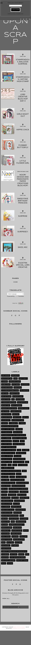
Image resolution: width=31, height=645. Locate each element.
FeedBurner (19, 13)
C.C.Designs (22, 423)
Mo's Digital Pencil (7, 512)
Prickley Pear (5, 521)
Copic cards (5, 393)
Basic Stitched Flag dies (8, 473)
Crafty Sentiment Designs (9, 447)
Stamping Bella (6, 530)
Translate (21, 296)
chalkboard (5, 554)
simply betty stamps (22, 560)
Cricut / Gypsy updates (8, 429)
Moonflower (17, 512)
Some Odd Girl (17, 527)
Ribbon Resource (20, 521)
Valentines (15, 536)
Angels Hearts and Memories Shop (11, 470)
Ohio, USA (23, 56)
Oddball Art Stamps (7, 456)
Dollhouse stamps (6, 417)
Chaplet (12, 476)
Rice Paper (4, 524)
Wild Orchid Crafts (19, 539)
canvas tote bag (6, 548)
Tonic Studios (5, 411)
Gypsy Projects (6, 497)
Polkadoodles (25, 384)
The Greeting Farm (19, 461)
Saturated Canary (18, 396)
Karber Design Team (7, 500)
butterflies (15, 545)
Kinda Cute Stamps (7, 503)
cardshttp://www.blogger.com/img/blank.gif (14, 551)
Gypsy (19, 450)
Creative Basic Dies (23, 171)
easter (15, 464)
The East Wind (5, 533)
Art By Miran (15, 384)
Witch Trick (18, 542)
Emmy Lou (4, 488)
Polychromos (24, 518)
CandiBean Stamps (16, 411)
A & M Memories (23, 464)
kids (13, 399)
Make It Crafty (23, 378)
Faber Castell (17, 417)
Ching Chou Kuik (6, 414)
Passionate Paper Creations (9, 408)
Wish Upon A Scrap (15, 28)
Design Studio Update (22, 482)
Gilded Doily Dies (13, 491)
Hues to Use (15, 497)
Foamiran (4, 491)
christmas (4, 423)
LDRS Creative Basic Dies (8, 453)
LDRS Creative (15, 375)
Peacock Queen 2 (13, 518)
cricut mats (13, 554)
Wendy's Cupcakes (7, 539)
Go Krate (4, 494)
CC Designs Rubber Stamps (9, 402)
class (9, 464)
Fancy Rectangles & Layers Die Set (18, 488)
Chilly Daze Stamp (21, 476)
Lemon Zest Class (16, 506)
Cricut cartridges (16, 405)
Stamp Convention (7, 458)
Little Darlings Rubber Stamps (10, 390)
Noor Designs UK (21, 453)
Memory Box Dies (20, 509)
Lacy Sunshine (6, 506)
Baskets (19, 473)
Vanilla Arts (23, 536)
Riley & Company (6, 438)
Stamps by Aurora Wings (19, 438)
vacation (9, 563)
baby (27, 461)
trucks (4, 563)
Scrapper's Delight (23, 408)
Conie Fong (16, 414)
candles (4, 464)
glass (27, 554)
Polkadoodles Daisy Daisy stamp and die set (13, 435)
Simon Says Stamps (7, 527)
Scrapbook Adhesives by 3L (16, 524)
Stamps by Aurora (7, 461)
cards (15, 378)
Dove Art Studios (6, 396)
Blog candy (5, 476)
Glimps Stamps (24, 491)
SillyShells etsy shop (17, 420)
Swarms (26, 530)
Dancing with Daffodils (8, 482)
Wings (3, 542)
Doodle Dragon (6, 485)
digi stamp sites (24, 390)
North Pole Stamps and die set (10, 515)
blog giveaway (6, 545)
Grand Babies (12, 494)
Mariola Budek (18, 432)
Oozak (21, 515)
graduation (5, 557)
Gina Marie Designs (7, 387)
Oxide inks (4, 518)
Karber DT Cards (14, 393)
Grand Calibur (22, 494)
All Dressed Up (13, 423)
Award (24, 470)
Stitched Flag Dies (17, 530)
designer (21, 554)
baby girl (15, 441)
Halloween (26, 450)
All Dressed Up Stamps (8, 467)
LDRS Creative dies (22, 402)
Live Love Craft (6, 420)
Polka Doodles (20, 399)
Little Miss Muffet (7, 432)
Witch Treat (10, 542)
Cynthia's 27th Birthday (17, 479)
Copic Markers (6, 375)
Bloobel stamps (6, 384)
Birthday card (6, 405)
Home (15, 282)
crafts (22, 441)
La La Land (16, 503)
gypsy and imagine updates (17, 557)
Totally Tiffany (6, 536)
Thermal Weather (16, 533)
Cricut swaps (5, 479)
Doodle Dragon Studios (18, 485)
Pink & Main (17, 456)
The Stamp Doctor (6, 441)
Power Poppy (17, 387)
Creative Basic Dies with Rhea (10, 426)
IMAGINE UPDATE (24, 497)
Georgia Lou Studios (18, 628)
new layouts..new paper (8, 560)
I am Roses (4, 381)
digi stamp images (6, 444)
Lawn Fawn (19, 429)
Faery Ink (25, 417)
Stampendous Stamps (19, 458)
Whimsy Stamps (6, 399)
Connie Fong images (18, 444)
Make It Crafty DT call (8, 509)
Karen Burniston (19, 500)
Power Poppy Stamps (14, 381)
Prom (12, 521)
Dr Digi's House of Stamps (8, 450)
